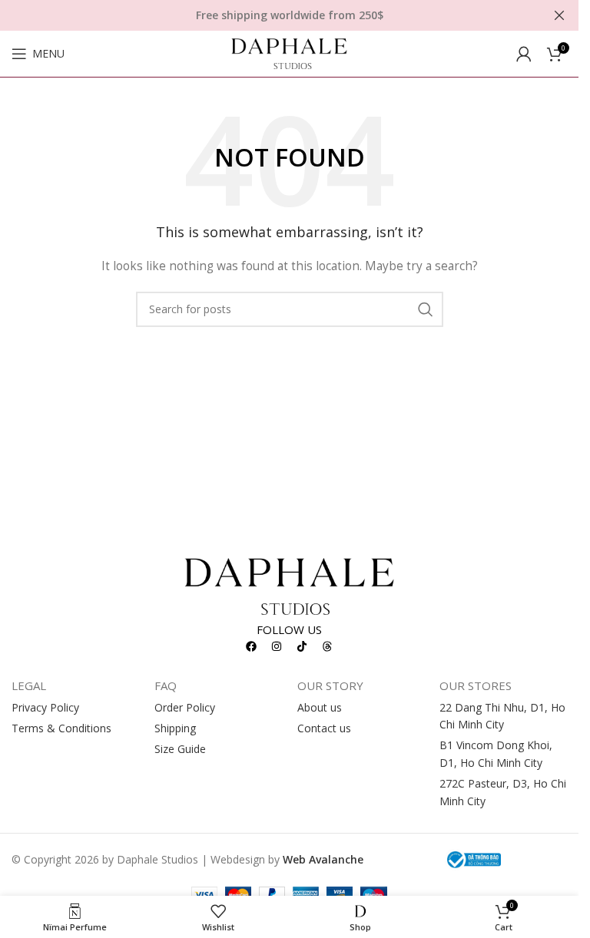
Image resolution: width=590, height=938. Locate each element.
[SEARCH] (425, 309)
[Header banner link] (289, 15)
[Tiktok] (302, 646)
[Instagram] (276, 646)
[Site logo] (289, 52)
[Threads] (327, 646)
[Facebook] (251, 646)
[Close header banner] (559, 15)
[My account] (524, 53)
